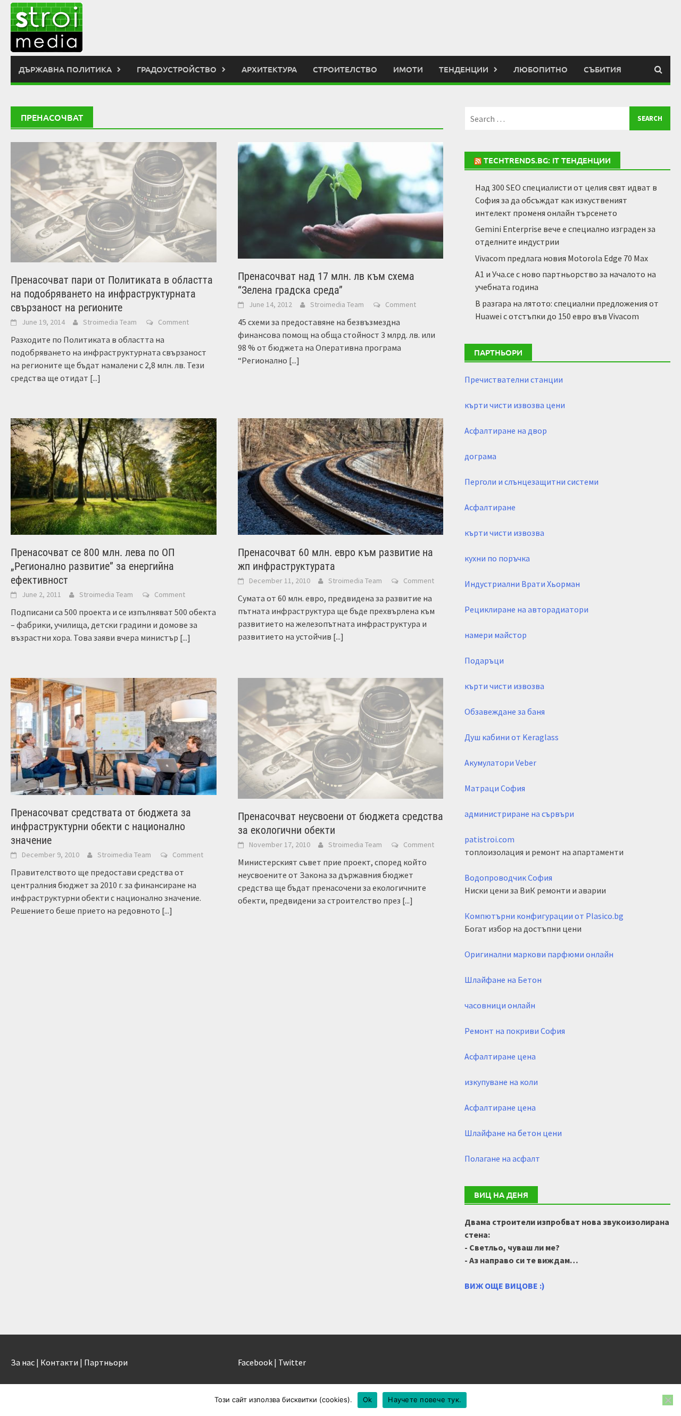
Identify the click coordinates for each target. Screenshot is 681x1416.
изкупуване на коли (501, 1082)
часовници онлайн (499, 1005)
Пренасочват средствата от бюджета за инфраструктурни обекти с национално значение (101, 826)
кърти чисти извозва (504, 532)
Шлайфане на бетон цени (513, 1133)
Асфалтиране (490, 507)
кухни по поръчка (497, 558)
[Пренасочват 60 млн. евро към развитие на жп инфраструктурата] (341, 475)
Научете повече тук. (424, 1399)
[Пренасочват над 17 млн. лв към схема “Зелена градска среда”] (341, 199)
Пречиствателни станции (513, 379)
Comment (173, 322)
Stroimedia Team (110, 322)
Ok (367, 1399)
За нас (23, 1362)
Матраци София (494, 788)
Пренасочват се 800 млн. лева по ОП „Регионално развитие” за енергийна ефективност (93, 566)
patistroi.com (489, 839)
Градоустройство (177, 69)
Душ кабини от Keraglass (511, 737)
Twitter (292, 1362)
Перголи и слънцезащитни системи (531, 481)
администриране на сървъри (519, 813)
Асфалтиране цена (500, 1056)
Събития (602, 69)
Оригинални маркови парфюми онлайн (538, 954)
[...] (95, 377)
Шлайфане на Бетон (503, 979)
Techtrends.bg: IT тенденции (547, 160)
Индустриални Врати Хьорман (522, 583)
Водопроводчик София (508, 877)
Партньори (106, 1362)
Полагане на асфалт (502, 1158)
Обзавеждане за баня (504, 711)
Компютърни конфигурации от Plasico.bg (544, 915)
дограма (480, 456)
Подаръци (484, 660)
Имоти (408, 69)
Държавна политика (65, 69)
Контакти (59, 1362)
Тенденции (463, 69)
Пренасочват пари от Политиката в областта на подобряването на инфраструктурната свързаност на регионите (112, 294)
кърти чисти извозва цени (514, 405)
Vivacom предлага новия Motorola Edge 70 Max (561, 258)
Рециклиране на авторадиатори (526, 609)
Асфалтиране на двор (505, 430)
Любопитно (540, 69)
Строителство (345, 69)
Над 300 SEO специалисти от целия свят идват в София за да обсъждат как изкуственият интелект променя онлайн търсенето (566, 200)
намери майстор (495, 635)
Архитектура (269, 69)
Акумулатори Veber (500, 762)
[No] (667, 1400)
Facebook (255, 1362)
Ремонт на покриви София (514, 1030)
